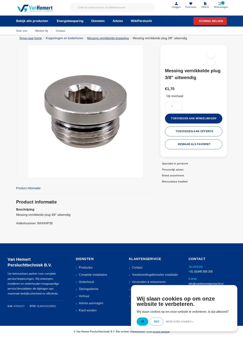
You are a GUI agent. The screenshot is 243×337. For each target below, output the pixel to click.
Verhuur (84, 296)
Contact (60, 30)
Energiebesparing (70, 21)
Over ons (21, 30)
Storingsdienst (88, 289)
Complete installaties (93, 274)
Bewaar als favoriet (194, 144)
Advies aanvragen (91, 303)
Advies (118, 21)
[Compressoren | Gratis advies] (35, 8)
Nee (156, 321)
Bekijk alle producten (32, 21)
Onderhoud (86, 282)
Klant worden (88, 310)
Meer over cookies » (180, 321)
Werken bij (41, 30)
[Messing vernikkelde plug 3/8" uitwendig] (85, 111)
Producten (86, 267)
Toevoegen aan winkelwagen (193, 118)
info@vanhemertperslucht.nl (206, 283)
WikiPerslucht (141, 21)
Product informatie (28, 188)
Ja (142, 321)
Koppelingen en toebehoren (64, 38)
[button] (211, 53)
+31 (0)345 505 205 (201, 271)
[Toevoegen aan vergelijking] (211, 62)
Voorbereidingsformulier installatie (155, 274)
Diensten (98, 21)
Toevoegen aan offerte (194, 131)
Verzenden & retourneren (149, 282)
